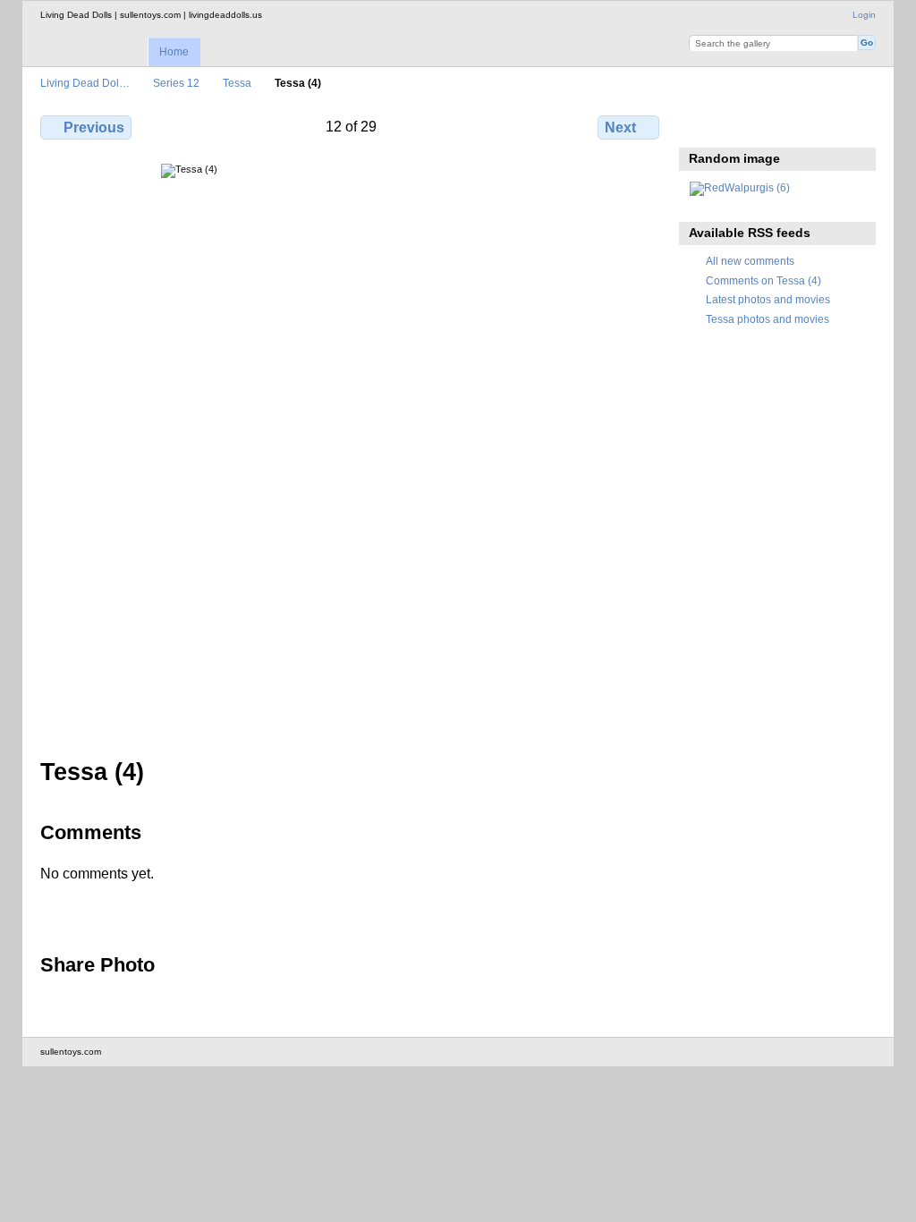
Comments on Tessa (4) (763, 280)
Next (620, 127)
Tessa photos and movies (767, 319)
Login (864, 15)
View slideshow (737, 125)
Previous (94, 127)
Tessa (237, 83)
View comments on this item (699, 125)
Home (174, 52)
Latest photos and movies (768, 299)
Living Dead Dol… (85, 83)
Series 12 (176, 83)
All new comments (750, 261)
